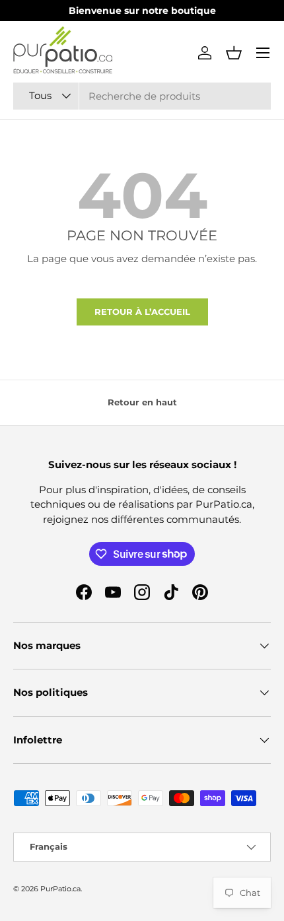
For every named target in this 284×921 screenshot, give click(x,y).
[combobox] (142, 96)
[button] (233, 52)
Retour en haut (142, 402)
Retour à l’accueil (142, 311)
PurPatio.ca (60, 888)
